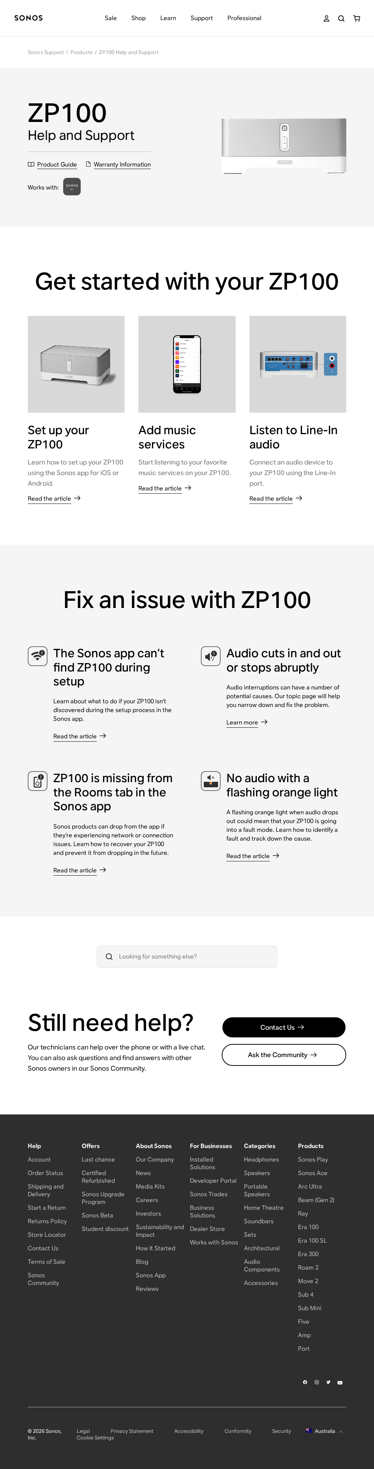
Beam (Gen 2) (316, 1200)
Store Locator (47, 1235)
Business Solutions (202, 1211)
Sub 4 (305, 1294)
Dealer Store (207, 1229)
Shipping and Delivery (46, 1190)
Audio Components (262, 1265)
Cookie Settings (95, 1437)
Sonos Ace (313, 1173)
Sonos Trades (209, 1194)
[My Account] (326, 18)
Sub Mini (309, 1308)
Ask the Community (278, 1055)
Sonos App (151, 1275)
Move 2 (308, 1281)
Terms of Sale (46, 1262)
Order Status (45, 1173)
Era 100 (308, 1227)
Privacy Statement (132, 1431)
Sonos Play (313, 1159)
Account (39, 1159)
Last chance (98, 1159)
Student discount (105, 1229)
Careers (147, 1200)
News (143, 1173)
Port (304, 1349)
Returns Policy (47, 1221)
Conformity (238, 1431)
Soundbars (259, 1221)
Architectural (262, 1248)
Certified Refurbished (98, 1177)
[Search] (341, 18)
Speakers (257, 1173)
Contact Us (277, 1027)
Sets (250, 1235)
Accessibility (188, 1431)
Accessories (261, 1283)
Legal (83, 1431)
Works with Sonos (214, 1242)
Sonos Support (46, 52)
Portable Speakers (257, 1190)
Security (281, 1431)
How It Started (155, 1248)
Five (303, 1321)
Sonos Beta (97, 1215)
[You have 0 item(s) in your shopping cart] (356, 18)
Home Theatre (264, 1208)
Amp (304, 1335)
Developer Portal (213, 1181)
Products (81, 52)
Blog (142, 1262)
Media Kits (150, 1186)
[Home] (28, 18)
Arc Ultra (310, 1186)
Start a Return (47, 1208)
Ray (303, 1213)
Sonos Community (43, 1279)
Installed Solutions (202, 1163)
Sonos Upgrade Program (103, 1198)
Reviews (147, 1289)
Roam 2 (308, 1267)
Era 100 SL (312, 1240)
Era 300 (308, 1254)
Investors (148, 1213)
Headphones (261, 1159)
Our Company (155, 1159)
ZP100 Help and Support (128, 52)
